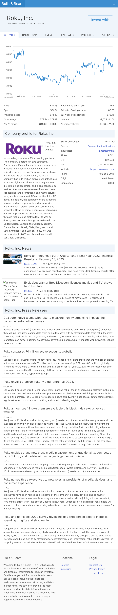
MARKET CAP (29, 35)
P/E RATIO (107, 35)
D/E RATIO (67, 35)
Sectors (65, 565)
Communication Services (101, 146)
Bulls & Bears (12, 4)
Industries (66, 569)
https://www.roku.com (102, 169)
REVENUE (49, 35)
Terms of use (96, 573)
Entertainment (107, 150)
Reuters (28, 291)
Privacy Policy (97, 569)
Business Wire (31, 264)
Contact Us (95, 565)
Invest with (100, 20)
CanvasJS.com (109, 97)
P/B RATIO (87, 35)
